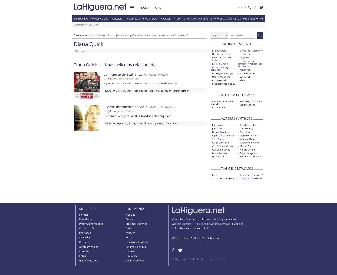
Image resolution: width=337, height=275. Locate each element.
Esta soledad (219, 80)
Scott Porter (218, 139)
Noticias (83, 214)
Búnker (216, 175)
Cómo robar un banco (251, 50)
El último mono (247, 104)
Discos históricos (89, 228)
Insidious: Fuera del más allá (222, 103)
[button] (132, 7)
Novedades (85, 219)
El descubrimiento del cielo (126, 106)
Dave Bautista (219, 156)
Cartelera (117, 18)
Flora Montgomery (153, 123)
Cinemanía (79, 24)
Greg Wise (136, 123)
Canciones (85, 233)
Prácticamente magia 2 (224, 83)
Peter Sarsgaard (248, 153)
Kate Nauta (218, 125)
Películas (79, 51)
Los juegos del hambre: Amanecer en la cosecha (250, 63)
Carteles (242, 18)
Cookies (238, 223)
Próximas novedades (91, 223)
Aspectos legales (181, 223)
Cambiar (225, 223)
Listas (82, 256)
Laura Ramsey (219, 153)
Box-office (257, 18)
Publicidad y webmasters (186, 228)
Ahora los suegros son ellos (221, 68)
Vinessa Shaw (247, 139)
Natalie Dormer (248, 149)
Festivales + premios (137, 242)
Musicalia (88, 209)
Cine (158, 7)
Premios (84, 242)
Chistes (194, 238)
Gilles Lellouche (220, 142)
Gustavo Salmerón (249, 142)
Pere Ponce (246, 132)
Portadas (84, 251)
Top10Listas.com (211, 238)
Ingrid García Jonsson (223, 135)
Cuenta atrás (219, 107)
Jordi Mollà (217, 128)
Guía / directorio (88, 260)
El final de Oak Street (251, 101)
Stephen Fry (122, 123)
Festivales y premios (198, 18)
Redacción (192, 219)
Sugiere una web (228, 219)
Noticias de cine (99, 18)
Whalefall (245, 76)
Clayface (244, 57)
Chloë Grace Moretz (222, 146)
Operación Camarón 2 (251, 175)
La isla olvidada (220, 63)
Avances (165, 18)
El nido (243, 80)
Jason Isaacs (140, 90)
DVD (154, 18)
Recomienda (208, 219)
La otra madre (219, 50)
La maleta (245, 54)
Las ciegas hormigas (222, 73)
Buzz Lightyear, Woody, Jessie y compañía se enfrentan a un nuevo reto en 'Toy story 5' (138, 35)
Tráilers (178, 18)
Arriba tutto (246, 69)
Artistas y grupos (88, 246)
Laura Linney (246, 128)
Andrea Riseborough (160, 90)
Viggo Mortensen (249, 135)
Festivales (84, 237)
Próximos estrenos (137, 18)
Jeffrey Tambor (181, 90)
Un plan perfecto (221, 54)
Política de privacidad (207, 223)
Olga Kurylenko (124, 90)
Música (144, 7)
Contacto (177, 219)
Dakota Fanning (220, 132)
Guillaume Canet (221, 149)
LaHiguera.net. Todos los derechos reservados (198, 259)
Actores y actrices (224, 18)
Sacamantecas (247, 73)
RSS (206, 228)
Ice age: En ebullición (251, 178)
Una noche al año (221, 76)
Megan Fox (245, 146)
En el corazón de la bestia (221, 59)
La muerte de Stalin (120, 74)
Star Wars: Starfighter (223, 178)
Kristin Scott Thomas (250, 156)
